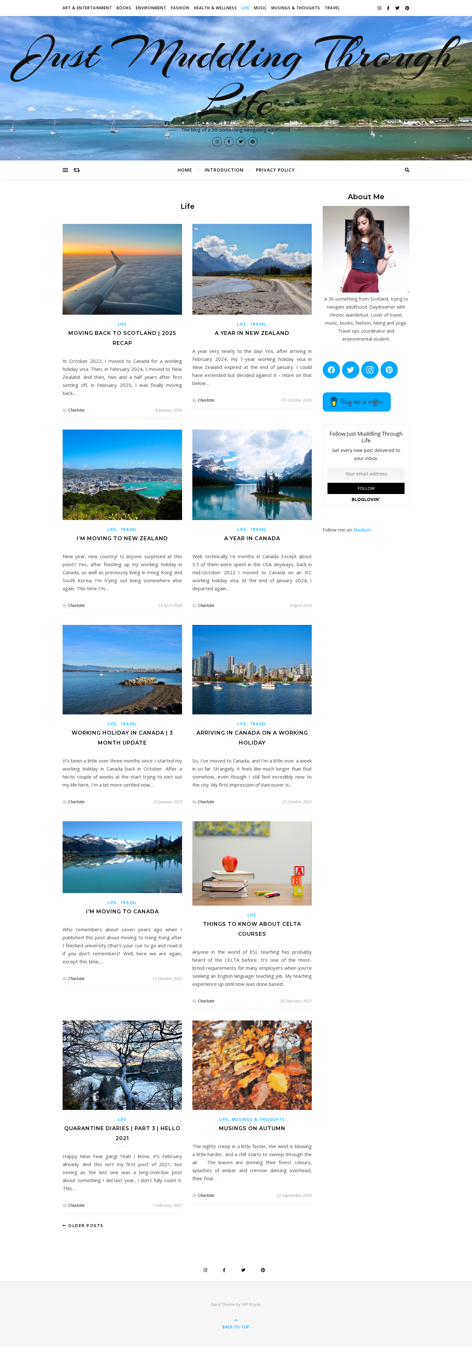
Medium (362, 529)
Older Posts (85, 1225)
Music (260, 8)
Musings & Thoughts (295, 8)
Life (245, 8)
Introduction (224, 170)
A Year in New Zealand (252, 333)
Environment (151, 8)
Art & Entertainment (87, 8)
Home (185, 170)
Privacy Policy (275, 170)
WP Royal (251, 1304)
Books (124, 8)
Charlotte (76, 410)
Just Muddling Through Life (236, 78)
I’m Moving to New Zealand (122, 538)
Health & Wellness (215, 8)
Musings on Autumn (252, 1128)
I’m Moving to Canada (122, 911)
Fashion (180, 8)
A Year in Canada (252, 538)
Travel (332, 8)
